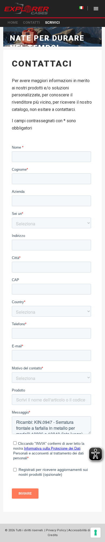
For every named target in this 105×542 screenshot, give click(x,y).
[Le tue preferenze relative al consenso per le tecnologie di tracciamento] (95, 532)
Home (13, 22)
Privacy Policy (56, 530)
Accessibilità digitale (83, 530)
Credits (53, 535)
